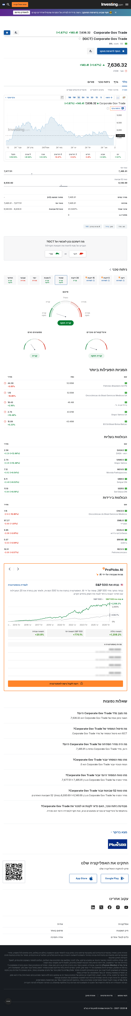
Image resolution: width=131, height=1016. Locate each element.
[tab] (120, 280)
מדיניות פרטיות (106, 995)
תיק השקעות (122, 930)
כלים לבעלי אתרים (119, 937)
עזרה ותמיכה (57, 937)
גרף (116, 81)
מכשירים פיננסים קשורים (76, 90)
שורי (51, 253)
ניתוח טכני (104, 81)
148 (87, 226)
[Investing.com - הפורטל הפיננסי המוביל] (112, 4)
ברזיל (107, 226)
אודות (60, 924)
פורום (91, 81)
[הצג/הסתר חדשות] (62, 97)
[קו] (118, 97)
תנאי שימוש (122, 995)
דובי (75, 253)
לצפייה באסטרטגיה (18, 584)
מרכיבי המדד (113, 90)
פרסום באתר (57, 930)
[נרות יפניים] (124, 97)
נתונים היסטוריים (97, 90)
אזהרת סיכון (90, 995)
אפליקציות (123, 924)
